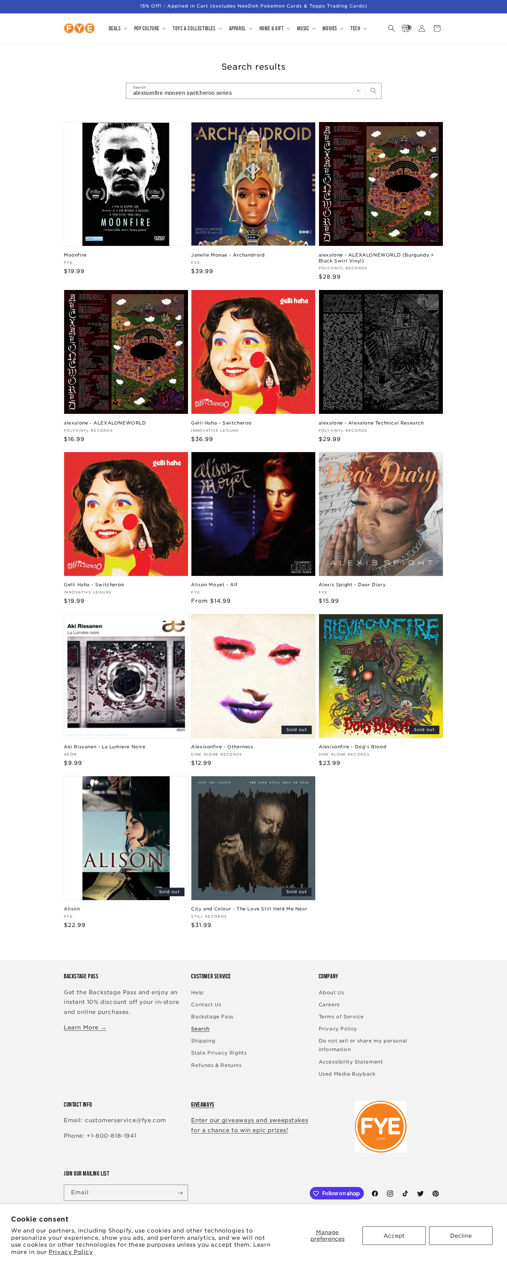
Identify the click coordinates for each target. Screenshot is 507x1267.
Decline (461, 1236)
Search (200, 1028)
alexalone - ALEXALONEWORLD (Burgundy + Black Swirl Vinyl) (376, 257)
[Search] (373, 90)
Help (197, 992)
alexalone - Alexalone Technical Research (371, 422)
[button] (117, 28)
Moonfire (75, 254)
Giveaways (202, 1104)
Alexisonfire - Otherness (222, 746)
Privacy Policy (71, 1252)
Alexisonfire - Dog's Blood (353, 746)
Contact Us (206, 1004)
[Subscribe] (180, 1193)
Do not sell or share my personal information (363, 1045)
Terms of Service (341, 1016)
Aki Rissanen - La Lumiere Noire (105, 746)
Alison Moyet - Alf (214, 584)
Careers (329, 1004)
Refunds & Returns (216, 1065)
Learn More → (85, 1027)
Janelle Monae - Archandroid (228, 254)
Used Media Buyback (347, 1074)
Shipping (203, 1041)
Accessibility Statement (351, 1062)
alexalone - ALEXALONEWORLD (105, 422)
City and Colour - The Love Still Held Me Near (249, 908)
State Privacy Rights (219, 1053)
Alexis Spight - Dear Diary (352, 584)
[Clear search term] (358, 90)
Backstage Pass (212, 1016)
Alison (72, 908)
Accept (394, 1236)
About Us (331, 992)
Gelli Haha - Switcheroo (221, 422)
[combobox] (253, 91)
